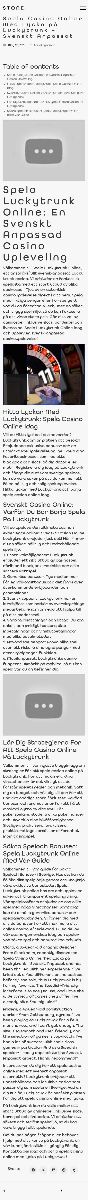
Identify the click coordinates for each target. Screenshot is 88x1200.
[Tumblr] (74, 1170)
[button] (82, 8)
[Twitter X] (43, 1170)
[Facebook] (33, 1170)
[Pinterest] (64, 1170)
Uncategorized (44, 45)
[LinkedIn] (54, 1170)
